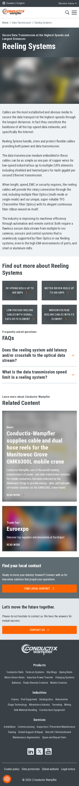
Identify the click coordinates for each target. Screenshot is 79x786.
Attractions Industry (39, 704)
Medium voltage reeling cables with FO (59, 314)
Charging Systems (64, 677)
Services (39, 720)
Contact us (37, 629)
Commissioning (26, 726)
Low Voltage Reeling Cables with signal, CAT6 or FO (19, 314)
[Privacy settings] (7, 779)
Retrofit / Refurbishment (58, 732)
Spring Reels (65, 672)
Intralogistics (46, 699)
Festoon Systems (35, 672)
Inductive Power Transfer (40, 677)
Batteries (16, 682)
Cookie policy (11, 769)
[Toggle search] (67, 12)
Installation (10, 726)
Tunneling (57, 704)
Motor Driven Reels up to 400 (59, 290)
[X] (39, 751)
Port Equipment (29, 699)
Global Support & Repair (30, 732)
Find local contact (37, 588)
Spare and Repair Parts (54, 737)
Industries (40, 692)
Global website (50, 769)
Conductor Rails (15, 672)
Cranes (15, 699)
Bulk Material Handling (25, 709)
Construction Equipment (52, 709)
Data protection (31, 769)
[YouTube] (48, 751)
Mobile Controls (58, 682)
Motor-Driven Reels (15, 677)
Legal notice (68, 769)
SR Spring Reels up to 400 (20, 290)
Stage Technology (17, 704)
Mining (67, 704)
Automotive (61, 699)
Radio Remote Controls (35, 682)
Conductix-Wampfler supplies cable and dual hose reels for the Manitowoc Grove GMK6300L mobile (35, 447)
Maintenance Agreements (26, 737)
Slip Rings (51, 672)
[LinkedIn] (30, 751)
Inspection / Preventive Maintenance (56, 726)
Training (12, 732)
